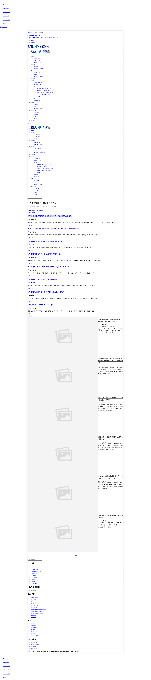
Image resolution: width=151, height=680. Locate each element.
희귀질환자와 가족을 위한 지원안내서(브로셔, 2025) (46, 241)
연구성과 (33, 120)
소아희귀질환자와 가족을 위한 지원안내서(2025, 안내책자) (48, 267)
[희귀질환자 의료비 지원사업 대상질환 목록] (63, 532)
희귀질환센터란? (38, 82)
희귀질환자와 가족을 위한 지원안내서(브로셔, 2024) (46, 292)
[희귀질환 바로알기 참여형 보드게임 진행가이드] (63, 454)
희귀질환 (33, 64)
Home (32, 54)
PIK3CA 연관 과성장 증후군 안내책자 (40, 305)
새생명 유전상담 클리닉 (39, 76)
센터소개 (33, 80)
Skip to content (3, 27)
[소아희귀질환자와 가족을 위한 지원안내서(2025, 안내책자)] (63, 493)
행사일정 (36, 118)
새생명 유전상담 (38, 108)
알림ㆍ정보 (33, 110)
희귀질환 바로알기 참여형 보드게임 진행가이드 (44, 254)
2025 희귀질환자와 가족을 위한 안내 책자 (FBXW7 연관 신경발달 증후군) (53, 229)
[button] (75, 123)
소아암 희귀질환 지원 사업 (43, 94)
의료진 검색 (6, 8)
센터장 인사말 (37, 84)
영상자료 (36, 114)
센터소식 (36, 98)
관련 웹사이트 (37, 62)
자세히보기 (30, 225)
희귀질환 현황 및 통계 (39, 68)
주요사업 (36, 86)
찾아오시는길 (37, 100)
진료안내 (33, 56)
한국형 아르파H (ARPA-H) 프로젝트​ (45, 92)
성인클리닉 (36, 74)
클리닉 (32, 70)
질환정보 (33, 78)
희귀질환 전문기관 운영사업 (44, 88)
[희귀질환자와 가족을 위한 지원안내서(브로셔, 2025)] (63, 415)
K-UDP (38, 96)
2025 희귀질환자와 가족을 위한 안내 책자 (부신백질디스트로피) (50, 216)
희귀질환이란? (37, 66)
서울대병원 (6, 16)
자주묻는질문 (37, 60)
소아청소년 (36, 104)
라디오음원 (36, 112)
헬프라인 (5, 24)
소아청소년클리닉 (38, 72)
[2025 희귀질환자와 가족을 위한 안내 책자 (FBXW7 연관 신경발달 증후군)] (63, 375)
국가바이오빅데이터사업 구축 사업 (45, 90)
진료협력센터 (6, 20)
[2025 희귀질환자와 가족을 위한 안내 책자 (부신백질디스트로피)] (63, 336)
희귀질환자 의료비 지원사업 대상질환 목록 (42, 279)
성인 (35, 106)
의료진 (32, 102)
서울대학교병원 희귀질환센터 (35, 32)
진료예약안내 (6, 12)
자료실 (35, 116)
